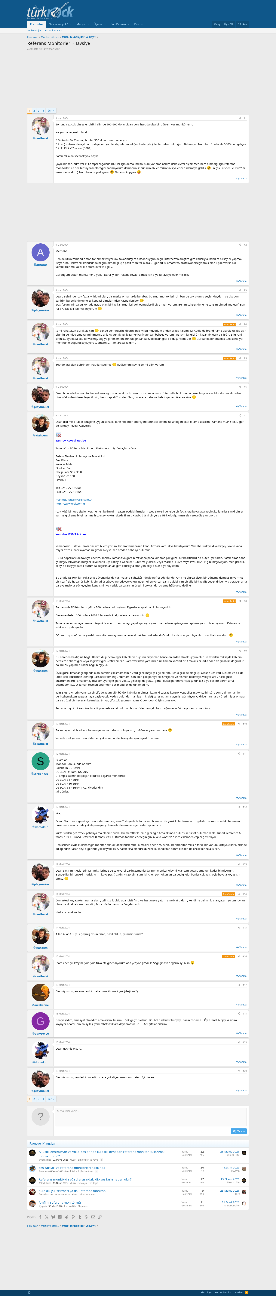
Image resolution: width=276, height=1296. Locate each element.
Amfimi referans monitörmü (60, 1202)
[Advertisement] (138, 78)
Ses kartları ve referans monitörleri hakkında (72, 1167)
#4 (245, 324)
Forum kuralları (223, 1292)
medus (44, 1171)
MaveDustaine (232, 1205)
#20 (245, 1071)
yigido (44, 1206)
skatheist (37, 49)
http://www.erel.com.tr (70, 503)
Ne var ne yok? (58, 24)
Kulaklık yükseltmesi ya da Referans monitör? (72, 1191)
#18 (245, 1013)
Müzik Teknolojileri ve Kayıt (84, 1159)
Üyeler (98, 24)
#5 (245, 358)
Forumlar (36, 24)
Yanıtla (243, 178)
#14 (245, 894)
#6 (245, 386)
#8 (245, 601)
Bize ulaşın (206, 1292)
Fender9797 (47, 1194)
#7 (245, 415)
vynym (236, 1170)
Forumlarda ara (53, 30)
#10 (245, 723)
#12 (245, 806)
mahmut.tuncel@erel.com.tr (74, 499)
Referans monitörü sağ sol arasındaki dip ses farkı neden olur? (85, 1179)
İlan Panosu (118, 24)
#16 (245, 956)
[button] (71, 24)
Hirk (237, 1194)
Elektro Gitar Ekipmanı (83, 1194)
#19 (245, 1042)
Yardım (239, 1292)
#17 (245, 985)
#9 (245, 650)
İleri (50, 110)
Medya (80, 24)
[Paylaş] (240, 118)
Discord (139, 24)
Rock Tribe (46, 1159)
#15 (245, 927)
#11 (245, 753)
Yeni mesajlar (34, 30)
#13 (245, 864)
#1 (245, 118)
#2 (245, 244)
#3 (245, 290)
